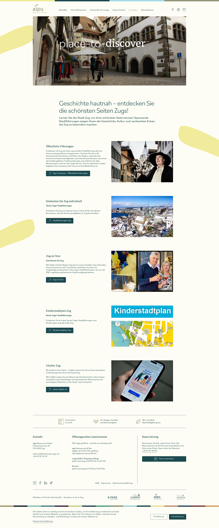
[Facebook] (40, 483)
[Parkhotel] (112, 496)
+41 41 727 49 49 (149, 451)
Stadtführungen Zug (62, 221)
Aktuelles (63, 10)
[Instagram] (34, 483)
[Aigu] (158, 496)
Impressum (106, 483)
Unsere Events (119, 10)
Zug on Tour (58, 280)
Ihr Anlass (133, 10)
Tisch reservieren (166, 459)
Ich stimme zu (177, 517)
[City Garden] (135, 496)
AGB (97, 483)
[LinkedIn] (45, 483)
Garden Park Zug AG (53, 497)
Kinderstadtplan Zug (62, 330)
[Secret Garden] (181, 496)
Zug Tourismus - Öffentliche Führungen (70, 173)
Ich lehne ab (159, 517)
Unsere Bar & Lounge (99, 10)
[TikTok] (51, 483)
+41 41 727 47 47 (40, 457)
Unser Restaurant (78, 10)
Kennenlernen (147, 10)
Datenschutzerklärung (43, 521)
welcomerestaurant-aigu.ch (46, 454)
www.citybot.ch (60, 389)
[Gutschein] (178, 10)
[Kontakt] (173, 10)
